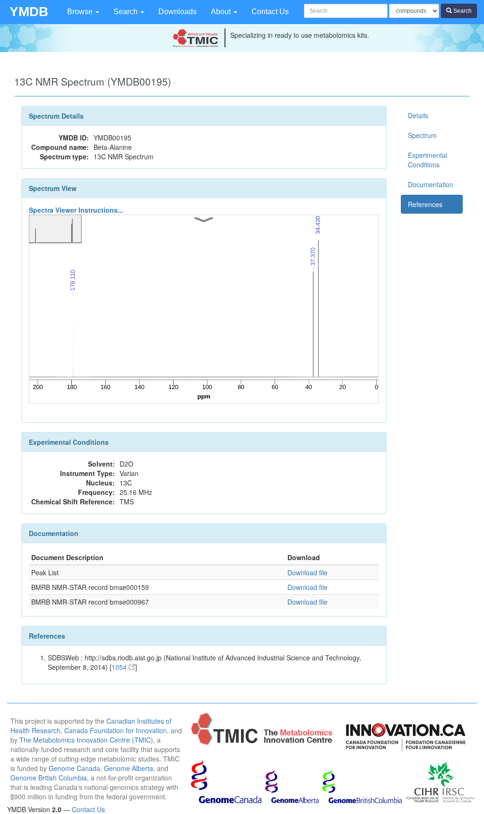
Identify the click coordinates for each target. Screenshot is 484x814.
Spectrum (422, 135)
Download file (307, 572)
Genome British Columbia (48, 777)
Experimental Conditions (427, 159)
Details (418, 115)
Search (126, 12)
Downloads (177, 12)
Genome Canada (74, 768)
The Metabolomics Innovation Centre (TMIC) (86, 740)
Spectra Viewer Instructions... (76, 210)
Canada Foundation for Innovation (115, 730)
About (222, 12)
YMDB (28, 11)
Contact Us (270, 12)
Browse (81, 12)
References (425, 204)
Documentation (430, 184)
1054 (120, 667)
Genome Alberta (128, 768)
